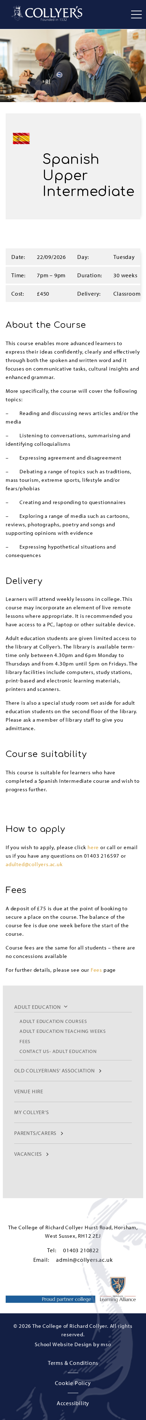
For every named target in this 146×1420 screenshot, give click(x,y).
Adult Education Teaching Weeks (62, 1031)
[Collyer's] (46, 13)
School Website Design (63, 1344)
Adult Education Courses (53, 1021)
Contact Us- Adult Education (58, 1051)
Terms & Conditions (73, 1362)
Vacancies (28, 1153)
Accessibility (73, 1403)
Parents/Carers (35, 1133)
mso (106, 1344)
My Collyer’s (31, 1112)
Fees (24, 1041)
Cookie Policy (73, 1382)
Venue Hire (28, 1091)
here (93, 847)
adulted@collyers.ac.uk (34, 864)
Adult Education (37, 1007)
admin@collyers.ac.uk (84, 1259)
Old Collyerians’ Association (54, 1070)
